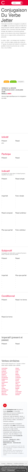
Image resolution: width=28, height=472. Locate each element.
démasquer (4, 373)
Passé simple (19, 179)
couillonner (18, 385)
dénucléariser (5, 390)
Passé (17, 141)
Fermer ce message (20, 470)
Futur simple (19, 196)
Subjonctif (7, 250)
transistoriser (5, 377)
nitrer (3, 387)
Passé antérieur (20, 213)
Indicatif (6, 171)
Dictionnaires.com (7, 442)
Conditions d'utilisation (19, 463)
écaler (16, 373)
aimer (3, 365)
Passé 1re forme (21, 300)
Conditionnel (8, 295)
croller (16, 371)
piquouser (4, 391)
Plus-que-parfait (7, 230)
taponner (4, 393)
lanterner (4, 385)
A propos (3, 463)
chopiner (4, 374)
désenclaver (5, 394)
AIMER (9, 94)
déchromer (4, 376)
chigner (17, 368)
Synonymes (13, 81)
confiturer (4, 371)
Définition (6, 81)
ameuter (17, 387)
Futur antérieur (20, 230)
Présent (4, 141)
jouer (14, 365)
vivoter (3, 380)
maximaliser (4, 368)
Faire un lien (14, 465)
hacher (17, 380)
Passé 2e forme (7, 317)
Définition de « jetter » (14, 439)
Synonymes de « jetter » (9, 441)
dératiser (17, 394)
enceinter (17, 376)
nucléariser (18, 377)
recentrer (17, 370)
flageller (17, 388)
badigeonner (5, 379)
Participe (6, 154)
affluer (17, 383)
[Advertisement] (14, 65)
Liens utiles (21, 465)
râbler (3, 383)
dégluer (17, 374)
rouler (16, 390)
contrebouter (5, 382)
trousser (17, 379)
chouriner (4, 370)
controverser (18, 391)
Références (9, 463)
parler (6, 365)
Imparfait (5, 196)
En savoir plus (11, 470)
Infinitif (5, 137)
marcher (18, 365)
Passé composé (7, 213)
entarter (3, 388)
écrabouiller (18, 393)
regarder (10, 365)
